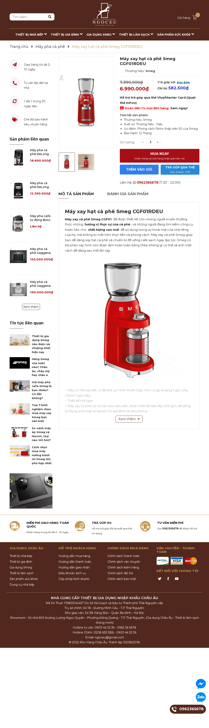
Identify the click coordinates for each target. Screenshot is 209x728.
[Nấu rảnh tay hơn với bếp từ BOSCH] (31, 490)
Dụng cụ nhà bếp (22, 584)
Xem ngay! (179, 108)
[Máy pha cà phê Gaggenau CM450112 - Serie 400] (18, 288)
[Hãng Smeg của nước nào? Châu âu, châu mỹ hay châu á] (20, 363)
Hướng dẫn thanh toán (75, 562)
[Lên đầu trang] (202, 721)
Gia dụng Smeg (21, 567)
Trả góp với (166, 82)
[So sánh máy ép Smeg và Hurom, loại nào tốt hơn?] (20, 432)
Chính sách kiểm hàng (123, 567)
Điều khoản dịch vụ (72, 573)
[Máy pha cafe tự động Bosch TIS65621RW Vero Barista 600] (18, 223)
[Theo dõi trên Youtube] (177, 579)
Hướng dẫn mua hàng (74, 556)
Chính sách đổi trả (120, 573)
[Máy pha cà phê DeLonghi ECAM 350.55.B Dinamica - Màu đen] (18, 157)
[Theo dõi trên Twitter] (160, 579)
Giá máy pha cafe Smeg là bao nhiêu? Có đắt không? (41, 390)
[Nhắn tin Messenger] (201, 684)
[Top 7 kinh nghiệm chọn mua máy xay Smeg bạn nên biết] (20, 409)
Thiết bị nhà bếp (21, 556)
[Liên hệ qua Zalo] (201, 697)
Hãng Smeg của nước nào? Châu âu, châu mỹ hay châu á (41, 367)
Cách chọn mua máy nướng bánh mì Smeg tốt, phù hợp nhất (42, 455)
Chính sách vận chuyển (124, 562)
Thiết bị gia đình (21, 562)
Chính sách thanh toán (124, 556)
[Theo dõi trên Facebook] (168, 579)
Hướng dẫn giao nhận (74, 567)
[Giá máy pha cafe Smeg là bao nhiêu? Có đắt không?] (20, 386)
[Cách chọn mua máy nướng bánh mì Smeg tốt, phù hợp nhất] (20, 451)
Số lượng (127, 142)
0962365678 (147, 183)
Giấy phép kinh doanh (74, 579)
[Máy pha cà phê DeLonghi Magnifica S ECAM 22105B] (18, 190)
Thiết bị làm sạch (21, 573)
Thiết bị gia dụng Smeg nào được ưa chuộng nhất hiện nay (41, 344)
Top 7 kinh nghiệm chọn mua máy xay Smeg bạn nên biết (41, 413)
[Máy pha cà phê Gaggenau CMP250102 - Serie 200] (18, 255)
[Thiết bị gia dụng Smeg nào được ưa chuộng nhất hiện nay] (20, 340)
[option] (86, 102)
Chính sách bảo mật (122, 579)
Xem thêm (31, 307)
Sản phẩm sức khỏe (24, 579)
